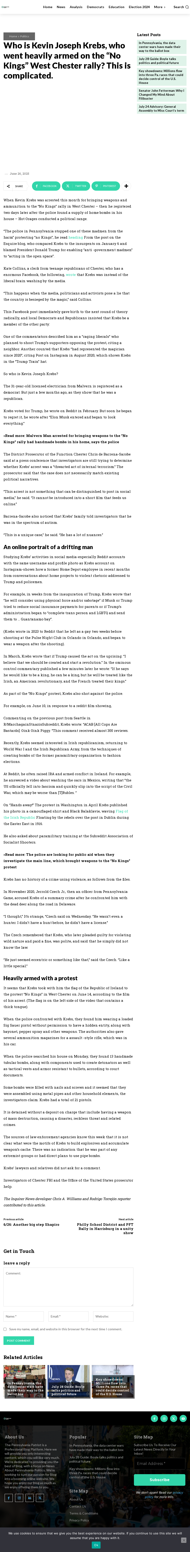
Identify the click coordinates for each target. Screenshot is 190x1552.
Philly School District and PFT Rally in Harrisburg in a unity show (105, 1228)
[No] (184, 1540)
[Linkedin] (29, 1498)
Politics (24, 36)
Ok (96, 1545)
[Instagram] (164, 1418)
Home (13, 36)
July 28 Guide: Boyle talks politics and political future (68, 1390)
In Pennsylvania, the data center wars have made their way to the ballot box (25, 1388)
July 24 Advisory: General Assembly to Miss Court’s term (161, 108)
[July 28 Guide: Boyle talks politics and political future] (68, 1381)
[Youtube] (183, 1418)
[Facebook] (154, 1418)
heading (75, 237)
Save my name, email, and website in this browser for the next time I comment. (65, 1329)
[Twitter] (173, 1418)
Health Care (17, 1375)
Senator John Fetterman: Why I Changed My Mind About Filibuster (161, 94)
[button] (181, 7)
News (55, 1379)
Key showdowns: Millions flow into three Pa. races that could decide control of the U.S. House (112, 1386)
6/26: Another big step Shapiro (31, 1224)
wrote (71, 274)
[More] (126, 186)
